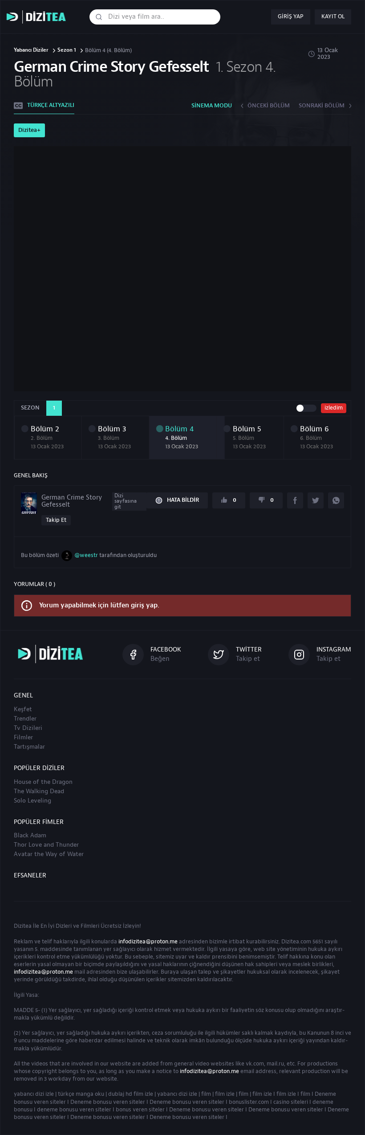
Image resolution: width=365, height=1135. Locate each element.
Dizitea (23, 926)
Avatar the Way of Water (49, 854)
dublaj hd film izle (130, 1094)
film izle (225, 1094)
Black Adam (30, 836)
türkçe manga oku (81, 1094)
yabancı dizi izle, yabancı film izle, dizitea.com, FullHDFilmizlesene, (38, 17)
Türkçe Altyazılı (50, 105)
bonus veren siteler (140, 1109)
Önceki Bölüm (268, 105)
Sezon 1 (66, 50)
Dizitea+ (29, 130)
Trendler (25, 719)
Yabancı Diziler (31, 50)
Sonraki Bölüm (322, 105)
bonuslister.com (249, 1102)
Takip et (56, 520)
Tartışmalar (29, 747)
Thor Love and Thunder (46, 845)
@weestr (86, 555)
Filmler (23, 737)
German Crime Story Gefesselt (89, 501)
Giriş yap (291, 16)
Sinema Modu (211, 105)
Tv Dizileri (28, 728)
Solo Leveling (32, 801)
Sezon (30, 407)
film (206, 1094)
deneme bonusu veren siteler (74, 1109)
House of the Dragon (43, 782)
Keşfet (23, 709)
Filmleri (90, 926)
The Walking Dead (39, 791)
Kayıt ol (333, 16)
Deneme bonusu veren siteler (107, 1102)
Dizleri (64, 926)
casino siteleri (290, 1102)
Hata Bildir (183, 500)
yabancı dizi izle (34, 1094)
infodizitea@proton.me (148, 941)
